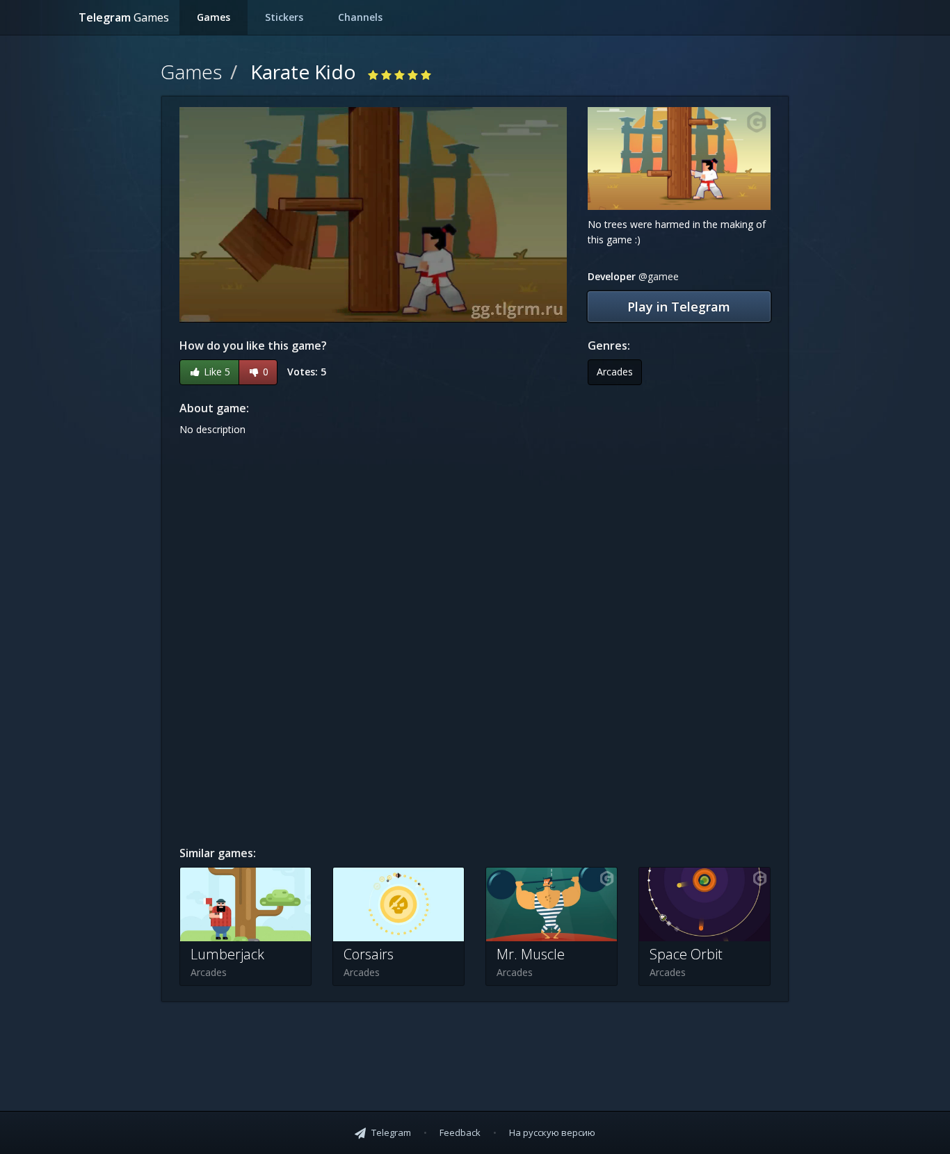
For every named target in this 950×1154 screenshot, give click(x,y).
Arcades (615, 371)
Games (213, 17)
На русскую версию (552, 1132)
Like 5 (215, 371)
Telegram (124, 17)
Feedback (461, 1132)
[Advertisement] (679, 621)
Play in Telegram (678, 306)
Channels (360, 17)
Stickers (284, 17)
